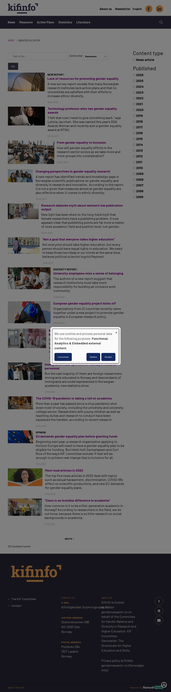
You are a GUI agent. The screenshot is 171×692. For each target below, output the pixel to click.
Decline (93, 356)
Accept (108, 356)
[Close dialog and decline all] (116, 331)
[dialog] (85, 346)
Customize (63, 356)
